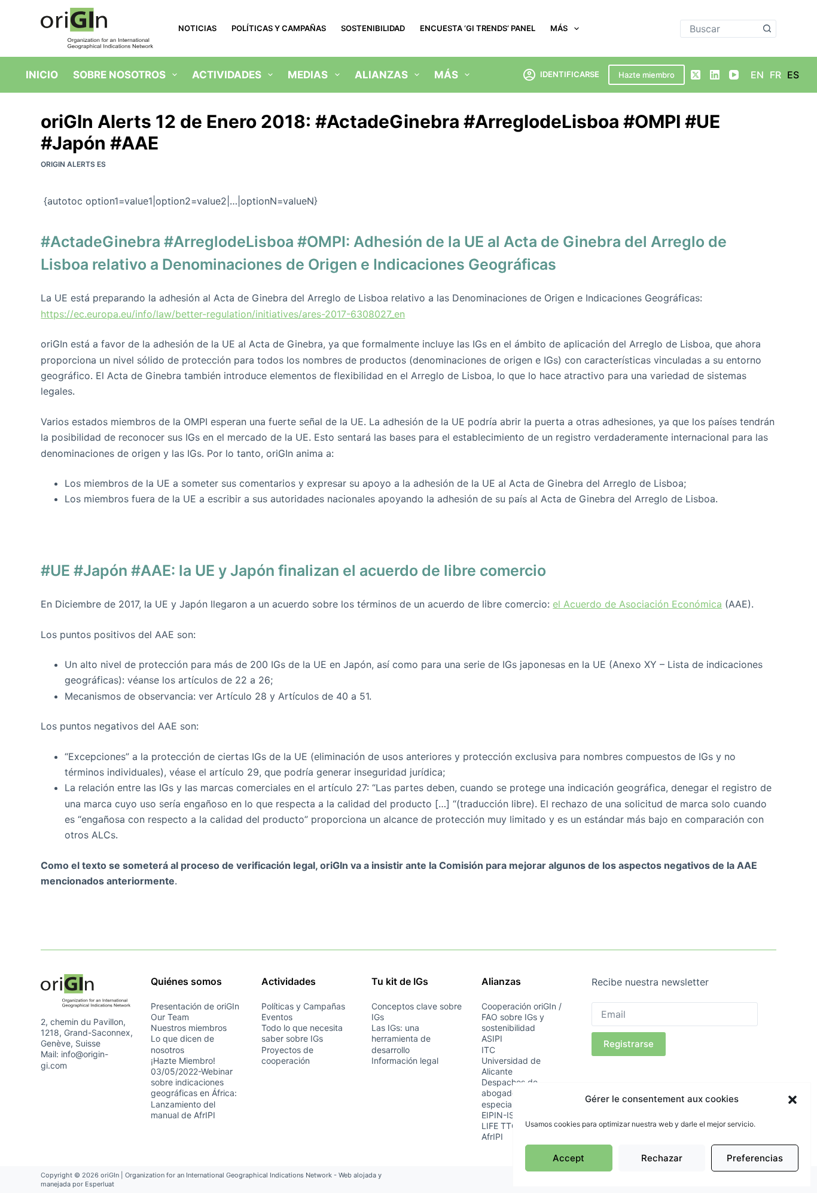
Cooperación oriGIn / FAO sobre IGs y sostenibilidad (521, 1017)
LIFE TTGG (502, 1126)
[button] (792, 1100)
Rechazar (661, 1158)
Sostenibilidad (373, 28)
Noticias (197, 28)
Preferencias (755, 1158)
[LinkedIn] (715, 75)
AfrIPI (492, 1136)
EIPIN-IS (497, 1115)
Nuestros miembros (189, 1028)
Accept (568, 1158)
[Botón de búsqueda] (767, 28)
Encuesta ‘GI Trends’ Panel (477, 28)
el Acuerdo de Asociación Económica (637, 604)
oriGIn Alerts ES (73, 164)
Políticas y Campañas (278, 28)
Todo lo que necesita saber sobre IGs (302, 1033)
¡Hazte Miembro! (183, 1060)
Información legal (404, 1060)
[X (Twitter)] (695, 75)
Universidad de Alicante (511, 1065)
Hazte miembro (646, 75)
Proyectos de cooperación (287, 1055)
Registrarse (628, 1043)
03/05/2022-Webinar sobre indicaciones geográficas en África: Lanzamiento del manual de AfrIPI (194, 1093)
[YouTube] (734, 75)
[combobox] (720, 29)
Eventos (276, 1017)
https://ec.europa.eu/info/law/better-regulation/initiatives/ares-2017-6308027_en (223, 314)
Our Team (170, 1017)
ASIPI (491, 1038)
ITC (488, 1050)
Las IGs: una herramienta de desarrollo (401, 1038)
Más (559, 28)
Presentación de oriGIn (195, 1006)
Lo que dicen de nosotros (182, 1043)
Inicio (42, 75)
